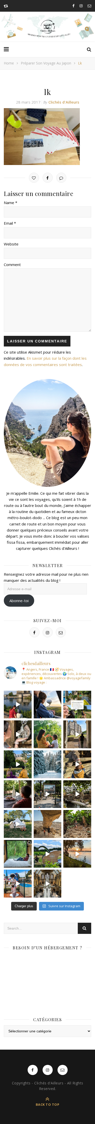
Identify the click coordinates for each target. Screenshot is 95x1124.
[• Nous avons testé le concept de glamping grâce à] (18, 824)
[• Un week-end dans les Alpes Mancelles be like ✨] (77, 705)
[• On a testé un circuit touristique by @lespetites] (48, 854)
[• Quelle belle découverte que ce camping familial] (18, 884)
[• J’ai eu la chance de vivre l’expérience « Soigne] (18, 734)
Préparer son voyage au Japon (46, 63)
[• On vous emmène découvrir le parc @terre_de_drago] (77, 794)
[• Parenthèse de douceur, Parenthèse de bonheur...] (18, 854)
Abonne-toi (19, 600)
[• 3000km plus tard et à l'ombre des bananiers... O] (77, 824)
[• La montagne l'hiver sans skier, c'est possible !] (48, 764)
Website (11, 243)
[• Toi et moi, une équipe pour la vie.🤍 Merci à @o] (48, 734)
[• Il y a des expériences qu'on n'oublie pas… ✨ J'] (48, 705)
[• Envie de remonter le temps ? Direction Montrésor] (18, 764)
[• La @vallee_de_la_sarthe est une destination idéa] (18, 705)
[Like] (34, 178)
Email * (10, 223)
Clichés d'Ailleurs (63, 102)
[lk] (47, 136)
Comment (12, 264)
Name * (10, 202)
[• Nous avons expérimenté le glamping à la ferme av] (18, 794)
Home (9, 63)
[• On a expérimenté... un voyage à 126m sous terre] (48, 794)
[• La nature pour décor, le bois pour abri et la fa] (77, 764)
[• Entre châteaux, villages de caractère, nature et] (77, 734)
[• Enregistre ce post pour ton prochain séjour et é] (48, 884)
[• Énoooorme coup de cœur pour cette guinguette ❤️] (77, 854)
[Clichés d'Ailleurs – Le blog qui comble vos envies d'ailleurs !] (47, 27)
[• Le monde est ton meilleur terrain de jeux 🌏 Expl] (48, 824)
